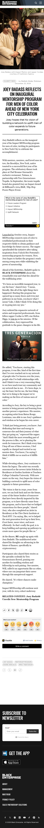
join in (13, 319)
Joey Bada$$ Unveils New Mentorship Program (21, 598)
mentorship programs (23, 662)
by (30, 81)
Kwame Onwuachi (9, 665)
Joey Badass (7, 662)
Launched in (8, 234)
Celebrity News (9, 81)
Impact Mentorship (26, 665)
